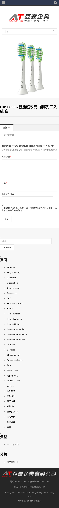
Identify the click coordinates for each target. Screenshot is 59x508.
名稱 (4, 183)
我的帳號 (11, 391)
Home (10, 308)
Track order (12, 370)
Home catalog (13, 314)
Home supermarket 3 (17, 334)
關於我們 (11, 417)
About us (11, 267)
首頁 (9, 427)
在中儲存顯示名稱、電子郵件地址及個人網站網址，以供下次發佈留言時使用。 (29, 209)
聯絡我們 (11, 406)
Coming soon (13, 288)
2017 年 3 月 (13, 444)
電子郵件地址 (8, 194)
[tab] (6, 127)
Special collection (15, 360)
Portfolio (11, 344)
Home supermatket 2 (17, 339)
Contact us (12, 293)
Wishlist (10, 386)
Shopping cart (13, 355)
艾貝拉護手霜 (13, 411)
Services (11, 350)
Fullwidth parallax (15, 303)
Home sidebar (13, 324)
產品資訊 (11, 462)
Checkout (11, 278)
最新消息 (11, 396)
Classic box (12, 283)
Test (9, 365)
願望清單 (11, 422)
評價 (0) (6, 127)
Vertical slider (13, 381)
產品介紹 (11, 401)
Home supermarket (16, 329)
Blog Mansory (13, 272)
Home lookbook (14, 319)
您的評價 (6, 157)
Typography (12, 375)
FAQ (9, 298)
